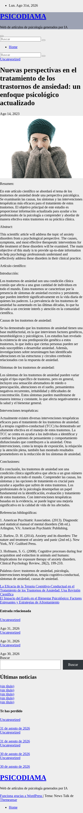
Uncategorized (10, 59)
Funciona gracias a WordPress (21, 796)
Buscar (5, 658)
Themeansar (8, 800)
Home (13, 47)
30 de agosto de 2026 (15, 754)
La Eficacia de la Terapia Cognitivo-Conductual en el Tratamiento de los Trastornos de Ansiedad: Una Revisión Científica (40, 590)
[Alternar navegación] (2, 36)
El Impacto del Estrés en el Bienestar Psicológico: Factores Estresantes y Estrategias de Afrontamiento (41, 600)
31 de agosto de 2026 (15, 728)
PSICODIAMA (23, 16)
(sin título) (7, 686)
